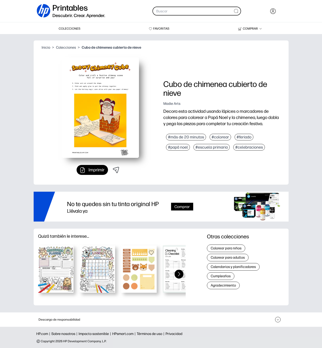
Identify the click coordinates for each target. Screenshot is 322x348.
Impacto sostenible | (95, 334)
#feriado (244, 137)
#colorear (220, 137)
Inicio (46, 47)
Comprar (182, 206)
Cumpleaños (221, 276)
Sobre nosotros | (65, 334)
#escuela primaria (211, 147)
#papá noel (178, 147)
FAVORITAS (161, 29)
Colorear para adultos (228, 257)
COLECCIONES (69, 29)
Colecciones (66, 47)
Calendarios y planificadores (233, 267)
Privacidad (174, 334)
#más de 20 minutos (186, 137)
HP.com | (43, 334)
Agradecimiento (223, 285)
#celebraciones (249, 147)
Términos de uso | (151, 334)
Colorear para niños (226, 248)
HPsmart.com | (124, 334)
